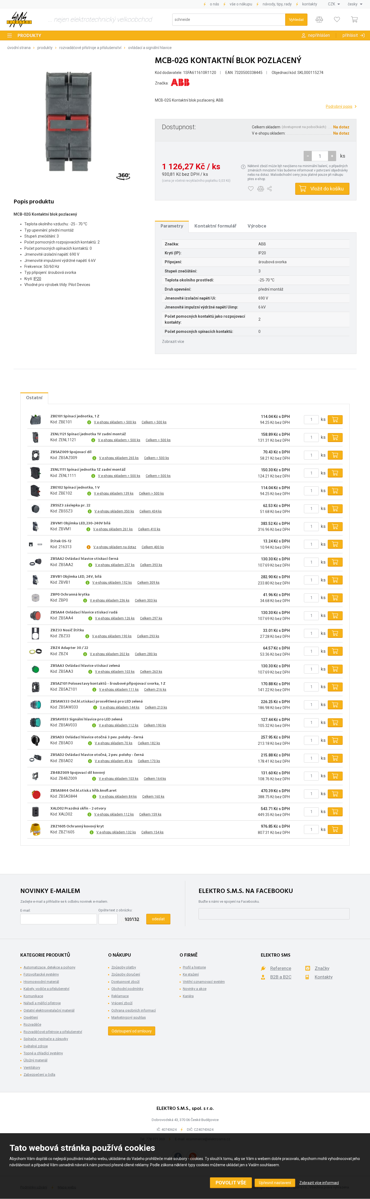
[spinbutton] (320, 156)
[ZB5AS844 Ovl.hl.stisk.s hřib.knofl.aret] (35, 794)
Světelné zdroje (36, 1046)
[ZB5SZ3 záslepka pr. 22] (35, 509)
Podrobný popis (339, 106)
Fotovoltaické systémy (41, 974)
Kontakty (309, 4)
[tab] (172, 226)
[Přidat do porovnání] (260, 188)
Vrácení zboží (121, 1003)
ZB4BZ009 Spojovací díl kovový (77, 773)
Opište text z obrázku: (115, 910)
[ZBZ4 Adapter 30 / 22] (35, 651)
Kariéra (188, 996)
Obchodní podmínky (127, 989)
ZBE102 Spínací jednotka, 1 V (75, 487)
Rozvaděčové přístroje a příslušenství (90, 48)
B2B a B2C (280, 977)
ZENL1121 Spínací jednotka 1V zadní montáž (88, 434)
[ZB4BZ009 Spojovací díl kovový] (35, 776)
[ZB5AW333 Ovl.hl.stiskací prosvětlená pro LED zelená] (35, 705)
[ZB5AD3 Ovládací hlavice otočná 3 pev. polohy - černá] (35, 740)
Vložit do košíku (327, 188)
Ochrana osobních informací (133, 1010)
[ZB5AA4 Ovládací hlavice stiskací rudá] (35, 615)
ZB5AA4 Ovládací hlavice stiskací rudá (84, 612)
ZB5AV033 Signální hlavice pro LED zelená (86, 719)
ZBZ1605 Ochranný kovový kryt (77, 826)
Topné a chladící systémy (43, 1053)
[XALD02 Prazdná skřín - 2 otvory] (35, 812)
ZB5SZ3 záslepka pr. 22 (70, 505)
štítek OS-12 (60, 541)
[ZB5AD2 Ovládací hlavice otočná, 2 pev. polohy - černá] (35, 758)
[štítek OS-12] (35, 544)
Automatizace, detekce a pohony (49, 967)
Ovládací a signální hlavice (150, 48)
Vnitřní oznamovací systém (204, 982)
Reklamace (120, 996)
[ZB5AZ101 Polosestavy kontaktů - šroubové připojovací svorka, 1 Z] (35, 687)
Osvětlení (31, 1017)
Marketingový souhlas (128, 1017)
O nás (214, 4)
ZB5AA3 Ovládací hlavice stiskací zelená (85, 666)
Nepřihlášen (319, 35)
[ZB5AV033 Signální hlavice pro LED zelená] (35, 722)
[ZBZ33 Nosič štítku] (35, 633)
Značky (322, 968)
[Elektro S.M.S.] (19, 19)
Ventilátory (32, 1067)
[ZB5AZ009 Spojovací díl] (35, 455)
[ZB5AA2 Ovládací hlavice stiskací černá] (35, 562)
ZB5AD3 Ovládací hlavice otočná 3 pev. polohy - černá (96, 737)
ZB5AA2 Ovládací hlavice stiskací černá (84, 559)
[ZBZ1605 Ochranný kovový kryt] (35, 829)
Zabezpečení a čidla (39, 1075)
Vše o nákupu (241, 4)
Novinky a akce (194, 989)
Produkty (29, 36)
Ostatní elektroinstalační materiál (49, 1010)
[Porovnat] (319, 20)
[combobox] (334, 4)
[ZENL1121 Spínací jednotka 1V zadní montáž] (35, 437)
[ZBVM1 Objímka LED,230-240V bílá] (35, 526)
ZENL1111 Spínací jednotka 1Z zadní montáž (88, 469)
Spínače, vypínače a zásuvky (46, 1039)
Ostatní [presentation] (34, 398)
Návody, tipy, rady (277, 4)
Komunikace (33, 996)
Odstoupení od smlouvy (132, 1031)
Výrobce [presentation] (257, 226)
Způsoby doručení (125, 974)
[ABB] (180, 83)
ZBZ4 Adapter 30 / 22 (69, 648)
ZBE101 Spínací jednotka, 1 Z (74, 416)
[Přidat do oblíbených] (250, 188)
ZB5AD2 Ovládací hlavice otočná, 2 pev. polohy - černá (97, 755)
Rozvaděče (32, 1024)
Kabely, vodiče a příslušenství (46, 989)
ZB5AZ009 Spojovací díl (71, 452)
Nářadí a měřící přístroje (42, 1003)
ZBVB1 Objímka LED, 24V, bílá (76, 576)
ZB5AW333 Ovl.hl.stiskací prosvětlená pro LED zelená (96, 701)
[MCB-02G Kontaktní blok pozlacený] (77, 121)
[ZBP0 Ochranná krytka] (35, 598)
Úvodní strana (19, 48)
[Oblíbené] (337, 20)
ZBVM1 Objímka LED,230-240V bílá (80, 523)
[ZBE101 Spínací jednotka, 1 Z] (35, 419)
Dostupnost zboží (125, 982)
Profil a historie (194, 967)
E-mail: (25, 910)
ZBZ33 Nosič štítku (67, 630)
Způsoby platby (123, 967)
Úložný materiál (35, 1060)
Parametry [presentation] (172, 226)
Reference (280, 968)
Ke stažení (191, 974)
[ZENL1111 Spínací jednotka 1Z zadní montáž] (35, 473)
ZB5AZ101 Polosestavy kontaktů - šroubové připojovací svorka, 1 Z (107, 683)
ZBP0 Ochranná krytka (70, 594)
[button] (332, 156)
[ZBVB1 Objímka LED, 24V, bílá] (35, 580)
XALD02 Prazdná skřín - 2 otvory (78, 808)
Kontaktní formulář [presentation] (215, 226)
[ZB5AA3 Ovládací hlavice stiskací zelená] (35, 669)
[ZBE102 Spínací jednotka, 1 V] (35, 491)
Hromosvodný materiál (41, 982)
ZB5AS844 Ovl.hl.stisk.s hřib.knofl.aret (83, 790)
